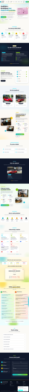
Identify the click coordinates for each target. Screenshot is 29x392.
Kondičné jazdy (11, 1)
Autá (23, 385)
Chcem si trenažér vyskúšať (19, 134)
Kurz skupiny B (8, 2)
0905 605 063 (11, 383)
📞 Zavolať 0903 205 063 (22, 156)
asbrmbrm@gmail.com (12, 385)
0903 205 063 (24, 2)
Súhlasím (20, 390)
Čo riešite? (13, 367)
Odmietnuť (25, 390)
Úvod (23, 382)
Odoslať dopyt (20, 374)
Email (12, 364)
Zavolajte (11, 63)
